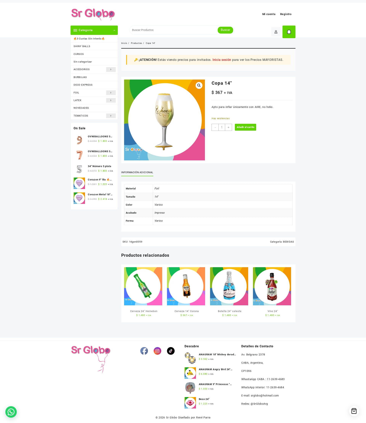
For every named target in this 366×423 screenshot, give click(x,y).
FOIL (76, 92)
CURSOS (79, 54)
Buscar (225, 30)
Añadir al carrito (245, 127)
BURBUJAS (80, 77)
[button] (199, 85)
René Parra (203, 417)
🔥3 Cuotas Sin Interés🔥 (89, 38)
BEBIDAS (288, 241)
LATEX (77, 100)
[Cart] (289, 31)
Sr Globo (171, 417)
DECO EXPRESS (83, 84)
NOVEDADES (81, 107)
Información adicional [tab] (137, 172)
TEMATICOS (81, 115)
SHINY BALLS (82, 46)
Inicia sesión (222, 60)
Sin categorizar (83, 61)
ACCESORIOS (82, 69)
